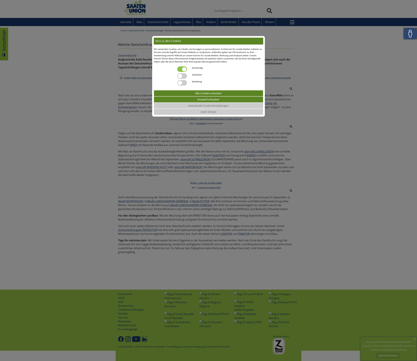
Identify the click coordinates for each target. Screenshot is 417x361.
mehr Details (208, 112)
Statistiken (197, 74)
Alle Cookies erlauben (208, 93)
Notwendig (197, 68)
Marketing (197, 81)
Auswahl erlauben (208, 99)
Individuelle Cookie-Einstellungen (208, 106)
